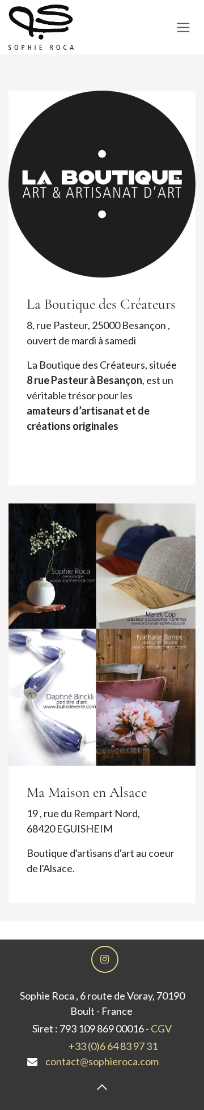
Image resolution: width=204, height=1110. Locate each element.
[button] (102, 1087)
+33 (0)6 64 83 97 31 (113, 1046)
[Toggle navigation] (183, 27)
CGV (161, 1028)
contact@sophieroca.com (102, 1061)
